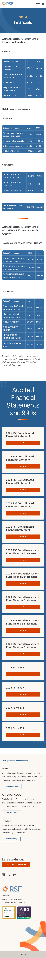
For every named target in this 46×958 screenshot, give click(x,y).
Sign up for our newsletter (16, 864)
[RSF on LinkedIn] (3, 874)
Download (23, 443)
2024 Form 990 (23, 674)
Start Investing (12, 786)
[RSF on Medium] (14, 874)
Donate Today (11, 839)
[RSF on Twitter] (8, 874)
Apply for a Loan (12, 812)
